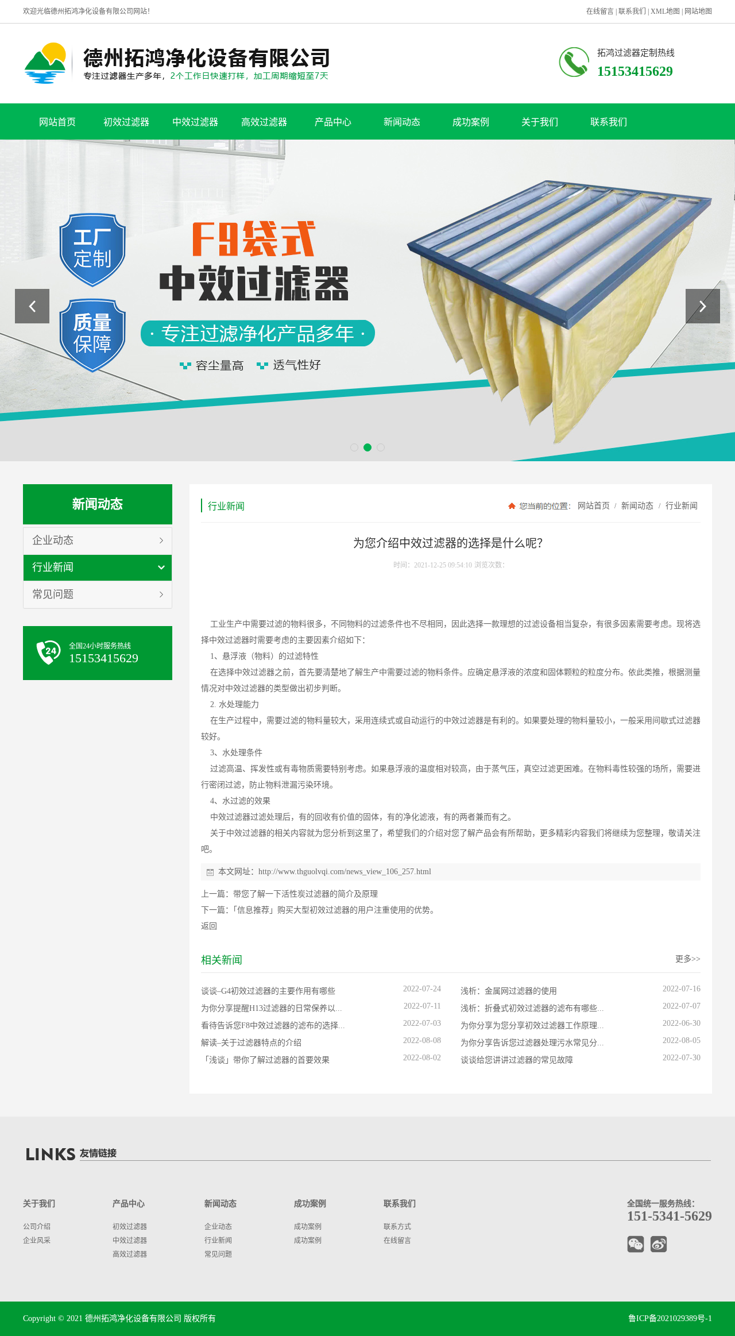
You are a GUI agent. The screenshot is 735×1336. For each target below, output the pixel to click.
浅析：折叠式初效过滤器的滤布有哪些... (532, 1008)
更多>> (688, 959)
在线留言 (600, 11)
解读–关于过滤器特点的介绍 (251, 1042)
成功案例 (470, 122)
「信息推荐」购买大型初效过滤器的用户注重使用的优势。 (335, 910)
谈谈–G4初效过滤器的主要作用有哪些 (268, 991)
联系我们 (632, 11)
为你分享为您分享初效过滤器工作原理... (532, 1025)
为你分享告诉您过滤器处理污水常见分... (532, 1042)
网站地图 (698, 11)
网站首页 (57, 122)
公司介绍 (37, 1227)
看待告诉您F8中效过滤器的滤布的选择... (273, 1025)
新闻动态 (402, 122)
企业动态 (53, 540)
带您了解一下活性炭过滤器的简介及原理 (305, 894)
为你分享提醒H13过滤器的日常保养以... (271, 1008)
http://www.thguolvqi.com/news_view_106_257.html (344, 871)
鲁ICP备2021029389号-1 (670, 1318)
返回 (209, 926)
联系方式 (397, 1227)
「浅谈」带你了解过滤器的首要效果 (265, 1060)
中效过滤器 (195, 122)
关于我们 (539, 122)
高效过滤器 (264, 122)
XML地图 (665, 11)
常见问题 (53, 594)
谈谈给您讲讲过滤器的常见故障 (517, 1060)
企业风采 (37, 1241)
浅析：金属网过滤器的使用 (509, 991)
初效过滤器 (126, 122)
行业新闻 (53, 567)
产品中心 (333, 122)
